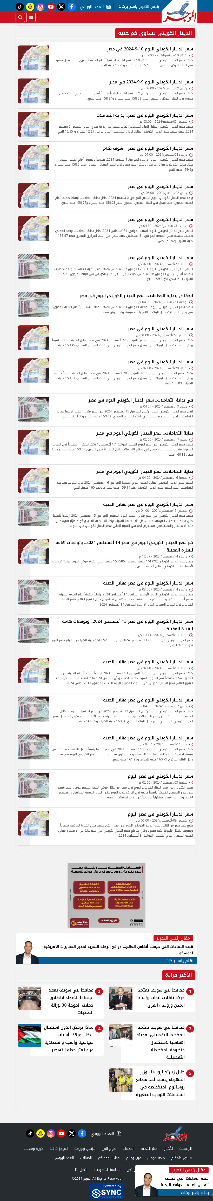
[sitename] (175, 1133)
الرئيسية (185, 1148)
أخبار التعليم (149, 1148)
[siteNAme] (179, 11)
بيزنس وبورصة (85, 1148)
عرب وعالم (133, 1157)
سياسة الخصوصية (107, 1169)
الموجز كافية (58, 1148)
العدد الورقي (91, 7)
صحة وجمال (156, 1157)
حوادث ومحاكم (109, 1157)
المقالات (86, 1157)
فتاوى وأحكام (181, 1157)
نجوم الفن (109, 1148)
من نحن (132, 1169)
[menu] (31, 17)
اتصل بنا (81, 1169)
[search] (20, 17)
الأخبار (168, 1148)
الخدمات (128, 1148)
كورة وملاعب (33, 1148)
